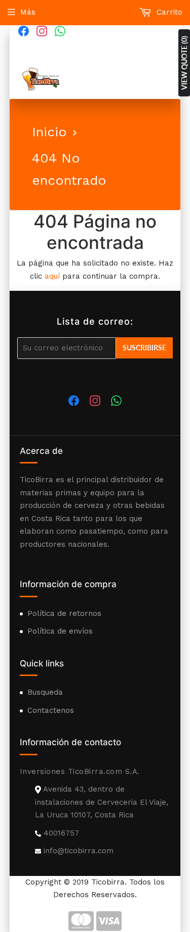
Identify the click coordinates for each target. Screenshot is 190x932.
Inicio (49, 131)
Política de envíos (60, 631)
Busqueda (45, 692)
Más (27, 12)
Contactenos (50, 710)
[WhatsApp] (60, 30)
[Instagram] (42, 30)
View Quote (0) (184, 63)
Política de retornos (64, 613)
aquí (52, 276)
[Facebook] (23, 30)
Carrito (168, 12)
